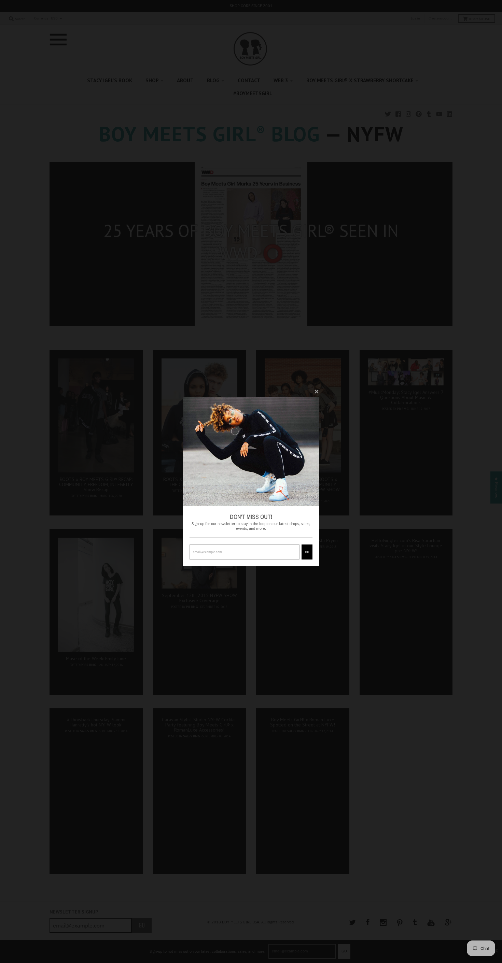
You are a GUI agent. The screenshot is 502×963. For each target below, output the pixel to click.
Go (307, 552)
